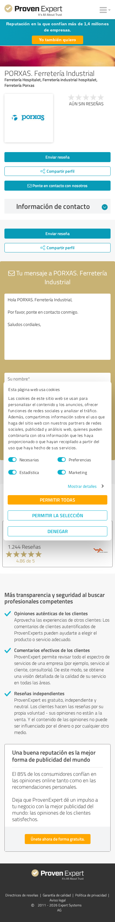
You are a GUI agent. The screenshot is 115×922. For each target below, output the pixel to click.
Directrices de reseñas (21, 895)
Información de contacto (53, 206)
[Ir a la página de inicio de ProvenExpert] (33, 11)
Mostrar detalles (82, 486)
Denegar (57, 531)
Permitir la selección (57, 515)
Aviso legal (58, 900)
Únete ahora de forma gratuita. (58, 839)
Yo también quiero (57, 39)
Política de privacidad (90, 895)
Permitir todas (57, 499)
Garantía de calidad (57, 895)
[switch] (62, 459)
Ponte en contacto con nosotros (60, 185)
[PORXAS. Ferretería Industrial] (28, 118)
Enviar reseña (57, 157)
